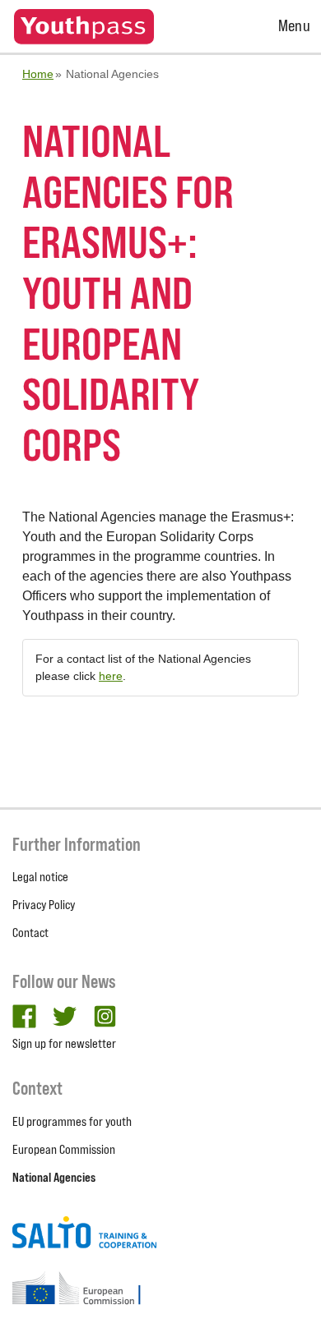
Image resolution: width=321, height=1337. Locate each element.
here (111, 675)
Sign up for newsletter (64, 1043)
